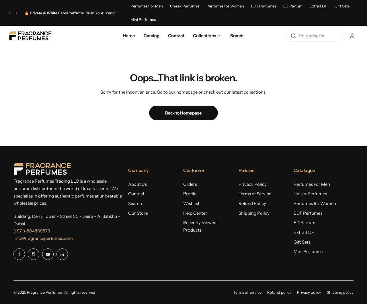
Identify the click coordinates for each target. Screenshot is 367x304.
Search (135, 203)
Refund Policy (252, 203)
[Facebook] (19, 254)
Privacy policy (309, 292)
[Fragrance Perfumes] (30, 36)
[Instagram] (33, 254)
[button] (9, 12)
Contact (136, 193)
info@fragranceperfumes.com (43, 238)
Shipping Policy (254, 213)
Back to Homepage (183, 113)
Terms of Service (255, 193)
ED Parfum (292, 6)
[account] (352, 35)
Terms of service (247, 292)
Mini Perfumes (143, 19)
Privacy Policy (253, 184)
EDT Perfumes (263, 6)
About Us (137, 184)
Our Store (138, 213)
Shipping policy (340, 292)
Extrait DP (318, 6)
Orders (190, 184)
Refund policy (279, 292)
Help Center (195, 213)
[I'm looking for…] (293, 36)
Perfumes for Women (225, 6)
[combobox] (314, 36)
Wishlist (191, 203)
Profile (189, 193)
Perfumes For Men (146, 6)
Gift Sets (342, 6)
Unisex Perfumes (184, 6)
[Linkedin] (62, 254)
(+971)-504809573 (31, 231)
